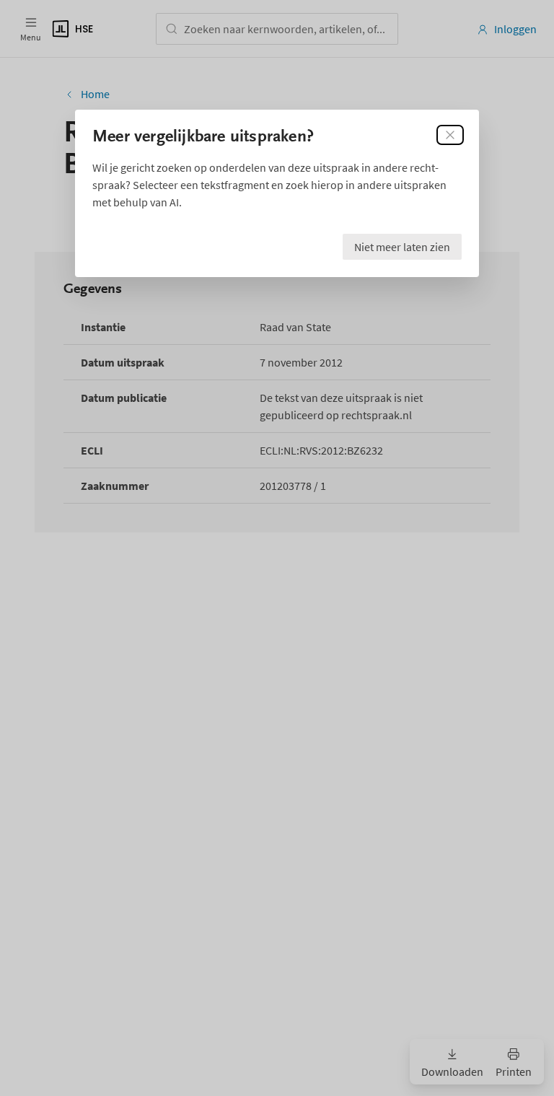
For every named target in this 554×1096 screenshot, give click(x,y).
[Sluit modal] (450, 135)
